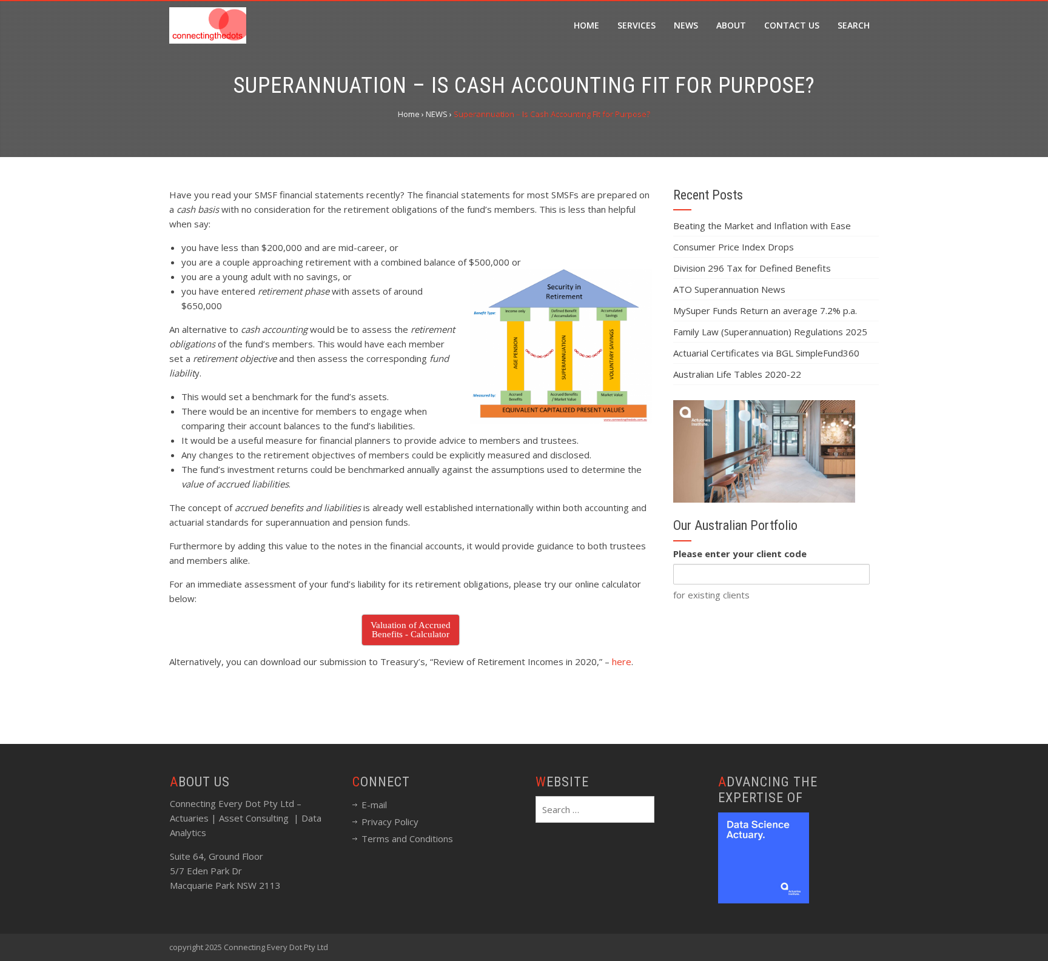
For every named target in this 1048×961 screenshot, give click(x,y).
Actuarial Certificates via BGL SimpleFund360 (766, 353)
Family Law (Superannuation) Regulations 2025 (770, 332)
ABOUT (731, 25)
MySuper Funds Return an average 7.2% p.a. (765, 310)
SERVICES (636, 25)
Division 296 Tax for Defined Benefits (752, 268)
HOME (586, 25)
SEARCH (854, 25)
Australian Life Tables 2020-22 (737, 374)
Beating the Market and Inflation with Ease (762, 225)
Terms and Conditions (407, 838)
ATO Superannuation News (729, 289)
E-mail (374, 805)
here (621, 661)
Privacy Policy (389, 821)
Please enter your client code (740, 553)
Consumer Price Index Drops (733, 247)
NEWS (686, 25)
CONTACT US (791, 25)
